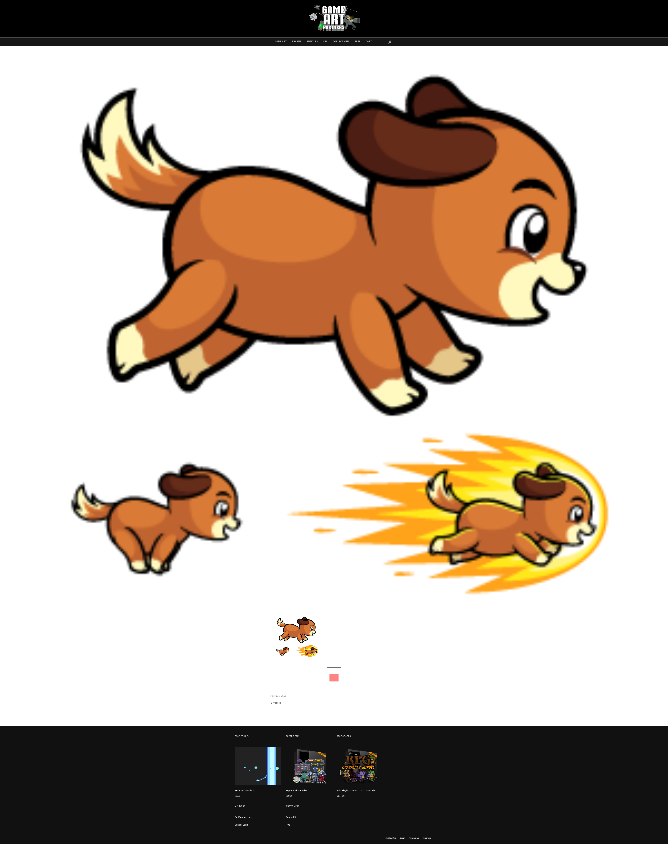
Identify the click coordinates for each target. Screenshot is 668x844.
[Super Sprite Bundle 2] (309, 766)
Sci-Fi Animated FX (244, 790)
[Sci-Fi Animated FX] (258, 766)
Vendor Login (241, 824)
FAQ (288, 824)
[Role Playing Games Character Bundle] (359, 766)
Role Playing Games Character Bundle (356, 790)
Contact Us (291, 817)
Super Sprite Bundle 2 (297, 790)
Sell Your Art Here (244, 817)
